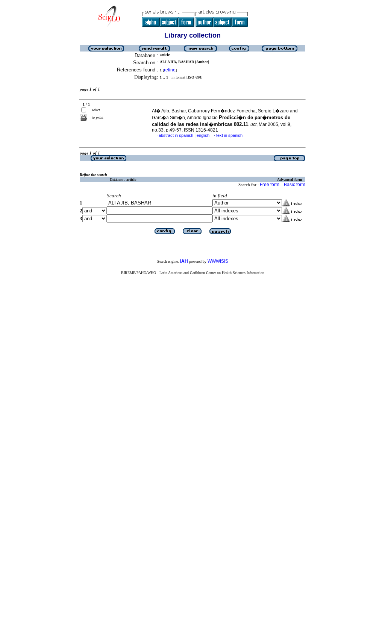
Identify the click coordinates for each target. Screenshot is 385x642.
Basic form (294, 184)
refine (170, 70)
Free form (269, 184)
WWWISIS (218, 261)
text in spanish (229, 135)
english (203, 135)
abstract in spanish (176, 135)
